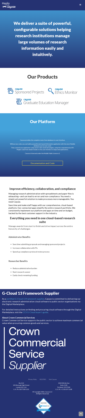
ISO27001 (42, 379)
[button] (80, 4)
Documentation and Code (43, 163)
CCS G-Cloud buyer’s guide (35, 312)
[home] (8, 5)
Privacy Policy (32, 379)
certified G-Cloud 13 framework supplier (25, 298)
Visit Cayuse (53, 379)
